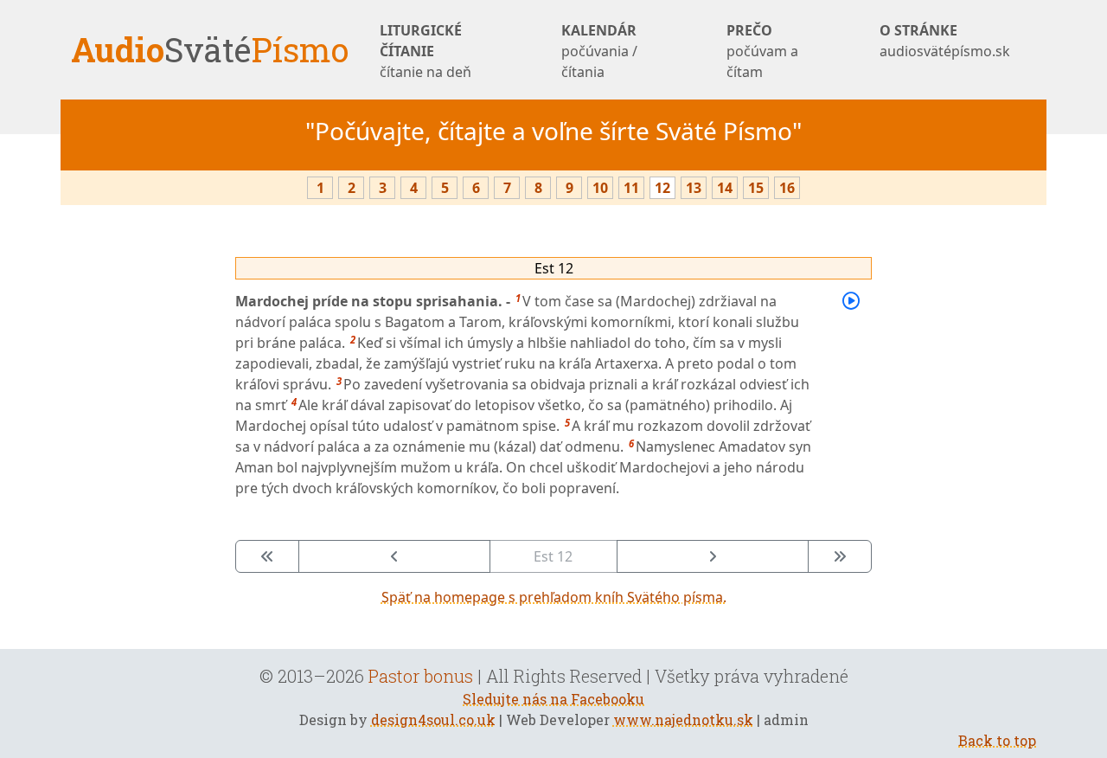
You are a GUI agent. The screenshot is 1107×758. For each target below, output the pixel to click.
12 (662, 187)
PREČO (762, 51)
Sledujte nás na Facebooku (553, 699)
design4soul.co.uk (433, 719)
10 (600, 187)
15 (756, 187)
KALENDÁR (599, 51)
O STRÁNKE (945, 41)
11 (631, 187)
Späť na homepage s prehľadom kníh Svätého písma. (553, 597)
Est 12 (553, 268)
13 (693, 187)
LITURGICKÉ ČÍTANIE (425, 51)
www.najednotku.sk (683, 719)
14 (725, 187)
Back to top (997, 740)
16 (787, 187)
